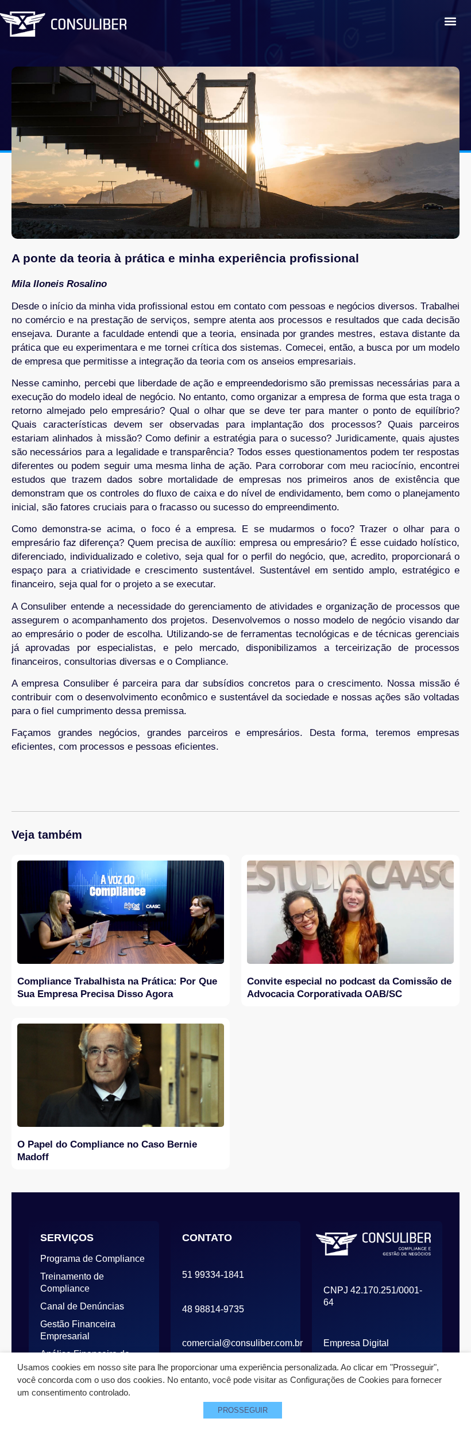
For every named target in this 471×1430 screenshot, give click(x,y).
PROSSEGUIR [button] (243, 1410)
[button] (450, 20)
